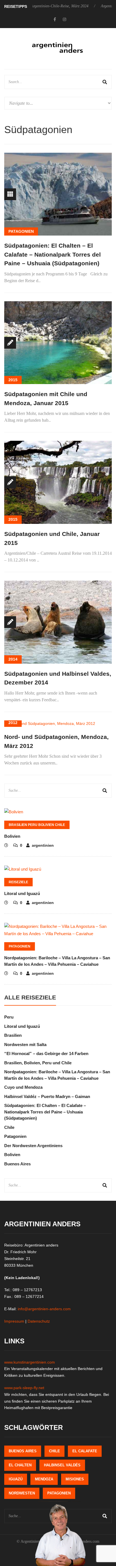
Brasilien (13, 1035)
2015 (12, 380)
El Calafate (84, 1451)
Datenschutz (39, 1321)
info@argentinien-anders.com (44, 1309)
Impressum (14, 1321)
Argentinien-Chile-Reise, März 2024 (42, 6)
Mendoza (44, 1479)
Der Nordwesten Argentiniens (33, 1145)
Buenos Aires (17, 1163)
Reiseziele (18, 882)
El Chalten (20, 1465)
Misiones (75, 1479)
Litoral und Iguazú (22, 893)
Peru (9, 1017)
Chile (9, 1127)
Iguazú (16, 1479)
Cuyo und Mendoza (23, 1087)
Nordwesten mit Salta (25, 1044)
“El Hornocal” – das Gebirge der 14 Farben (46, 1053)
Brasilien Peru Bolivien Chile (37, 825)
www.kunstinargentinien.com (29, 1362)
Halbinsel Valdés (62, 1465)
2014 (12, 659)
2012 (12, 722)
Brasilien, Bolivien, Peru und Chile (38, 1062)
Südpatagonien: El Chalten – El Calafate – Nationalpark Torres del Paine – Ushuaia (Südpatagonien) (52, 254)
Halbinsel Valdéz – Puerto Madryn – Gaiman (47, 1096)
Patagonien (21, 231)
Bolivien (12, 836)
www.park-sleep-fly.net (24, 1387)
